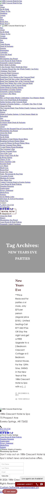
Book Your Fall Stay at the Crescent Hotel (15, 79)
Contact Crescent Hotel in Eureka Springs (15, 182)
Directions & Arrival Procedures (11, 199)
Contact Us (4, 431)
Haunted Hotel (5, 164)
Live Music (4, 166)
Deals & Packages (6, 46)
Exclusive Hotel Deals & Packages (12, 122)
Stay (1, 5)
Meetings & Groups (7, 178)
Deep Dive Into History (8, 75)
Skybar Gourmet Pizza (8, 151)
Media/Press (4, 192)
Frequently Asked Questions (10, 63)
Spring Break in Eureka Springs (11, 87)
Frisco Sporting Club (7, 162)
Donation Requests (7, 186)
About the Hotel (6, 54)
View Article (24, 399)
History (2, 57)
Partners (3, 195)
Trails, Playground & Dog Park (11, 174)
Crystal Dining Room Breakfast (11, 147)
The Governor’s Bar (7, 149)
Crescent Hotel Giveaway (9, 73)
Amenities (3, 52)
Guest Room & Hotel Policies (11, 61)
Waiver (2, 112)
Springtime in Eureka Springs (10, 90)
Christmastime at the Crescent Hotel (13, 85)
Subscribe (5, 207)
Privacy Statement (6, 190)
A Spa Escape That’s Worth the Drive (13, 67)
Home (2, 96)
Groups (2, 15)
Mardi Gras (4, 168)
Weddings (3, 13)
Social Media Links (7, 197)
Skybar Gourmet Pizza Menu (10, 145)
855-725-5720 (5, 429)
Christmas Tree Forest (8, 71)
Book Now (4, 22)
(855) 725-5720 (8, 205)
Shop (2, 19)
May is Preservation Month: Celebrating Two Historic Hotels (22, 98)
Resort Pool (4, 170)
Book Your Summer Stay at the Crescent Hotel (17, 81)
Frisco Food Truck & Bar (9, 155)
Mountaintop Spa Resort (9, 59)
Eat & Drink (4, 9)
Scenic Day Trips (6, 172)
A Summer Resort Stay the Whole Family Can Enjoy (19, 69)
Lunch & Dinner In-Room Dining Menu (14, 143)
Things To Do (5, 11)
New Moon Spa (6, 180)
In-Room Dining (6, 157)
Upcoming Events (6, 176)
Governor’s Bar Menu (8, 94)
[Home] (11, 3)
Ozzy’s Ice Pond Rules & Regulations (14, 100)
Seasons (3, 48)
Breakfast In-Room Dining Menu (12, 141)
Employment (4, 188)
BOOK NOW (8, 211)
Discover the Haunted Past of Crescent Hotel (16, 129)
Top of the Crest (6, 153)
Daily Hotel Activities (8, 65)
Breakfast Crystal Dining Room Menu (14, 139)
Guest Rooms (5, 44)
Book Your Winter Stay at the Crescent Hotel (16, 83)
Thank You (4, 201)
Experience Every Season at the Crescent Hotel (17, 77)
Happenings (4, 50)
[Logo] (11, 1)
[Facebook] (1, 433)
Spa (1, 17)
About (2, 7)
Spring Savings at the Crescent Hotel (13, 102)
